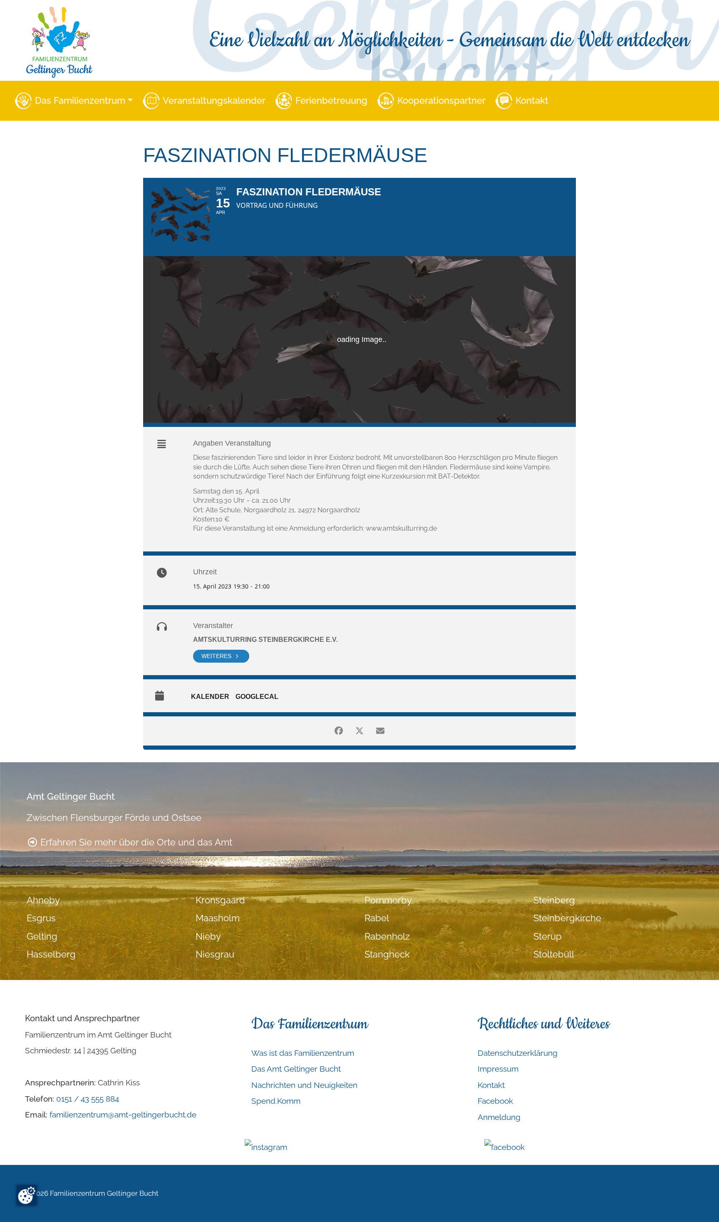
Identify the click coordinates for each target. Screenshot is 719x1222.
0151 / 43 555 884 (87, 1098)
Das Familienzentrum (80, 100)
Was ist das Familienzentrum (302, 1052)
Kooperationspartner (441, 100)
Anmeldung (499, 1117)
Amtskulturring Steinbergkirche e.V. (265, 639)
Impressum (498, 1068)
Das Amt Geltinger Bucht (296, 1068)
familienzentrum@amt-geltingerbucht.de (123, 1114)
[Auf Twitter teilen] (359, 731)
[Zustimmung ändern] (27, 1195)
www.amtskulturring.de (401, 528)
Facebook (495, 1100)
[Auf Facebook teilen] (338, 731)
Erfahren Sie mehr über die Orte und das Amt (135, 842)
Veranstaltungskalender (214, 100)
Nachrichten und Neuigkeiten (304, 1085)
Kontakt (532, 100)
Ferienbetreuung (331, 100)
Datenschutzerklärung (518, 1052)
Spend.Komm (275, 1100)
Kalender (210, 696)
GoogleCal (257, 696)
